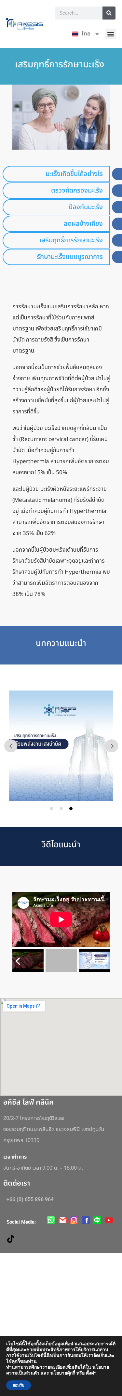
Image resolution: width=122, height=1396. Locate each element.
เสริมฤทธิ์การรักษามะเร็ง (71, 240)
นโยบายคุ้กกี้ (63, 1373)
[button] (110, 34)
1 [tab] (51, 808)
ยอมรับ (18, 1385)
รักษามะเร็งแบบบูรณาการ (70, 257)
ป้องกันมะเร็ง (86, 207)
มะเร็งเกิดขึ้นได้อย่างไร (74, 174)
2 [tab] (61, 808)
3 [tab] (71, 808)
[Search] (108, 13)
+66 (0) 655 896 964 (30, 1199)
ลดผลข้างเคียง (83, 224)
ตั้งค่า (91, 1373)
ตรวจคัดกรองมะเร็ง (77, 190)
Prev (10, 745)
